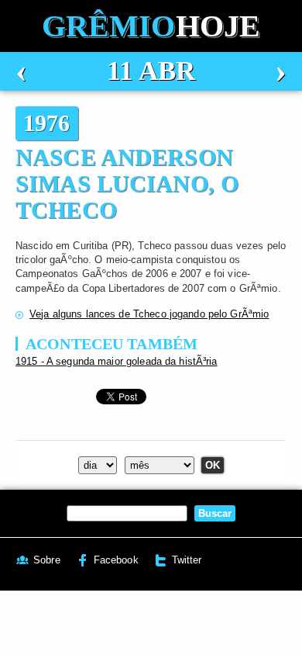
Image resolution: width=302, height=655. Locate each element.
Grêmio (151, 26)
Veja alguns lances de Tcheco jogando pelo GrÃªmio (149, 314)
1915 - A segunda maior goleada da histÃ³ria (116, 361)
